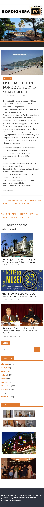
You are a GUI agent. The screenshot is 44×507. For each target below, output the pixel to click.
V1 (2, 393)
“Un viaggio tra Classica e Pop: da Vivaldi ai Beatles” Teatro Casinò (19, 260)
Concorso (5, 371)
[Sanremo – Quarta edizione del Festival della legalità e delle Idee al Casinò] (22, 305)
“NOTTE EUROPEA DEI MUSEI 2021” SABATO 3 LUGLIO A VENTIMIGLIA (19, 295)
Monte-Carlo (6, 386)
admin (23, 96)
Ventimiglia (5, 397)
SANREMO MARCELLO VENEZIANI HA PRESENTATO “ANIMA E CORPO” (19, 216)
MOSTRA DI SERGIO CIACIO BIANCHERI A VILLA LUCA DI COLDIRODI (21, 202)
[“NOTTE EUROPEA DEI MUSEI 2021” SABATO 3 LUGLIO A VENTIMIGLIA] (22, 271)
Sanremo (4, 389)
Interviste (4, 382)
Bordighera (5, 368)
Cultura (4, 375)
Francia (4, 378)
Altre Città (7, 79)
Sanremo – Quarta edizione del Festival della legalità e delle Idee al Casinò (20, 330)
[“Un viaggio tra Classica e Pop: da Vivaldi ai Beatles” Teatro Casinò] (17, 234)
